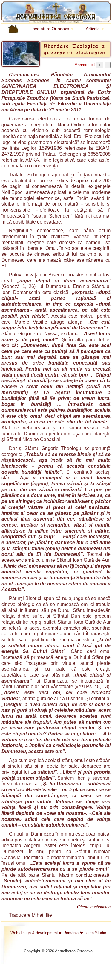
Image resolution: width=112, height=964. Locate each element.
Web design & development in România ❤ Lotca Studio (58, 933)
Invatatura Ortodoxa (52, 28)
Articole (95, 28)
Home (7, 28)
